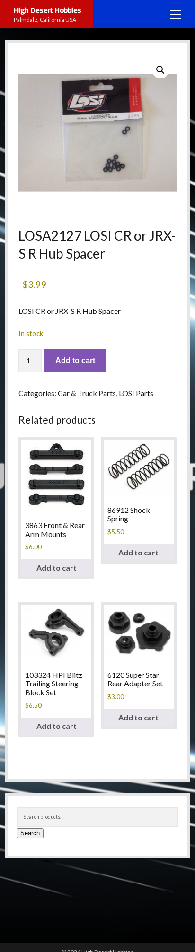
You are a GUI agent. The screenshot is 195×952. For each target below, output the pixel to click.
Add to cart (75, 360)
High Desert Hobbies (47, 10)
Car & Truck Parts (87, 393)
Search (30, 833)
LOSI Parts (136, 393)
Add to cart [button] (56, 567)
